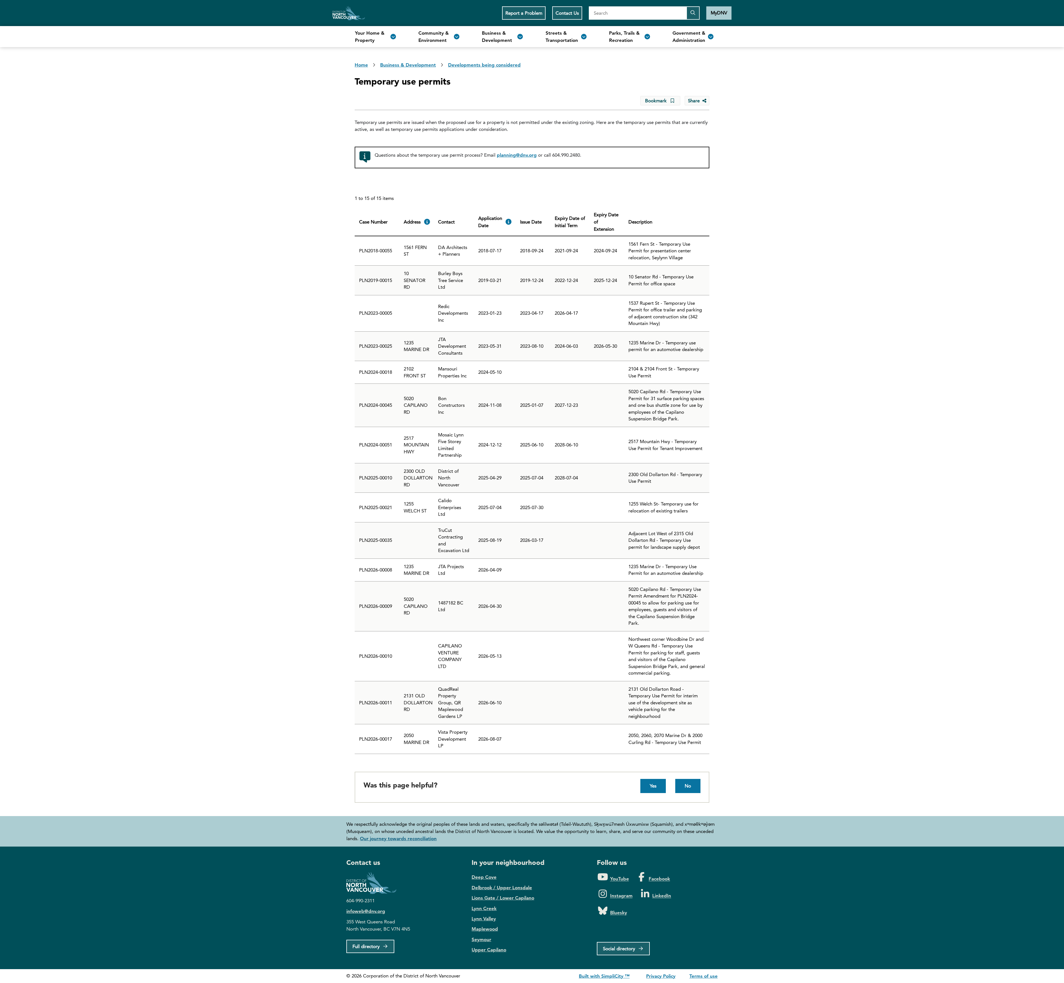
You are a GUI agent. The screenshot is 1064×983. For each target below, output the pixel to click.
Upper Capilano (489, 949)
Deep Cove (484, 877)
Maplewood (485, 929)
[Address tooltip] (427, 221)
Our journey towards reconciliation (398, 838)
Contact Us (567, 13)
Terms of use (703, 976)
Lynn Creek (484, 908)
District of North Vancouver (374, 883)
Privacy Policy (661, 976)
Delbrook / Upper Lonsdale (502, 887)
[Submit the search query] (693, 13)
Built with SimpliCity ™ (604, 976)
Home (348, 13)
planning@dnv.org (517, 155)
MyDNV (719, 13)
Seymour (481, 939)
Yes (653, 786)
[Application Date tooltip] (508, 222)
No (688, 786)
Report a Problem (523, 13)
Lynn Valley (484, 918)
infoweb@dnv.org (365, 911)
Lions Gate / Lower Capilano (503, 898)
